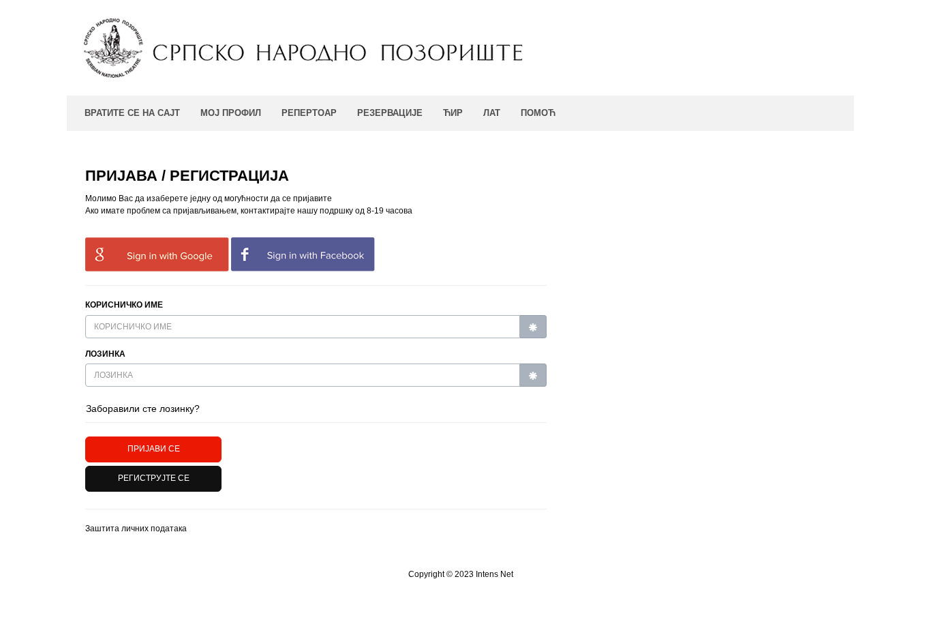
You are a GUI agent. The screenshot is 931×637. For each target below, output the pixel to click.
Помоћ (538, 113)
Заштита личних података (136, 528)
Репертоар (309, 113)
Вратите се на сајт (132, 113)
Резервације (390, 113)
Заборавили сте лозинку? (143, 408)
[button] (153, 479)
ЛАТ (491, 113)
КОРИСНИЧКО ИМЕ (124, 305)
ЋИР (453, 113)
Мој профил (230, 113)
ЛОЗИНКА (105, 354)
